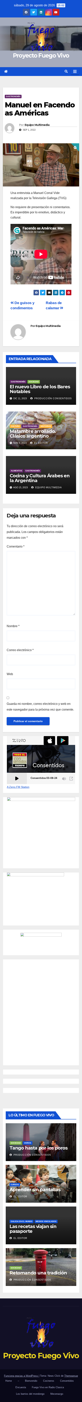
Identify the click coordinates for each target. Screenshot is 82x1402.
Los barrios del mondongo (30, 1393)
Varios (27, 1143)
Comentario (15, 546)
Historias (46, 426)
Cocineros (48, 1380)
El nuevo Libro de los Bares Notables (40, 389)
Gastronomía (13, 96)
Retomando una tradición (38, 1273)
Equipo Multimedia (37, 125)
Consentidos (67, 1380)
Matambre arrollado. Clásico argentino (33, 433)
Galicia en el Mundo (21, 1221)
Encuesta (20, 1387)
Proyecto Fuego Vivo (41, 55)
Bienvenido (31, 1380)
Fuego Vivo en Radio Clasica (48, 1387)
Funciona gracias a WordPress (21, 1375)
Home (8, 1380)
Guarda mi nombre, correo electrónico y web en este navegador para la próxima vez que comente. (40, 706)
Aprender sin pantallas (35, 1189)
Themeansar (71, 1375)
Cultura (15, 426)
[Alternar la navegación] (75, 71)
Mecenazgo (56, 1393)
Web (10, 674)
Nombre (13, 626)
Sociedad (34, 382)
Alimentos (16, 471)
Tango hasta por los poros (39, 1148)
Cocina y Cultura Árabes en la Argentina (40, 478)
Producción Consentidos (53, 398)
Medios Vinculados (46, 1221)
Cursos (15, 1184)
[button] (66, 71)
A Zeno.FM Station (18, 787)
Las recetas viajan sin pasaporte (33, 1229)
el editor (40, 443)
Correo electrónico (20, 650)
